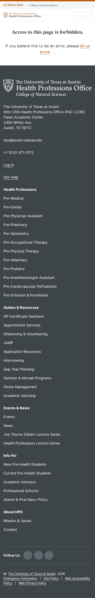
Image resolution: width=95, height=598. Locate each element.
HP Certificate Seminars (24, 316)
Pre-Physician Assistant (23, 216)
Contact (10, 529)
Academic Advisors (20, 482)
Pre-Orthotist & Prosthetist (26, 295)
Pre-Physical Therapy (21, 251)
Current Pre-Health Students (27, 473)
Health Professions (20, 189)
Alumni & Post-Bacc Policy (26, 499)
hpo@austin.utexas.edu (23, 140)
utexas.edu (13, 5)
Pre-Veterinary (15, 260)
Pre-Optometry (16, 233)
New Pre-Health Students (25, 464)
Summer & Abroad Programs (27, 378)
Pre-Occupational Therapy (26, 242)
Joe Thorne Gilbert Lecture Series (32, 434)
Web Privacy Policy (32, 583)
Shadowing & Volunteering (26, 334)
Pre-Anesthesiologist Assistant (29, 277)
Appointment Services (22, 325)
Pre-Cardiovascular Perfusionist (30, 286)
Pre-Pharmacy (15, 224)
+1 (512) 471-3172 (19, 152)
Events (9, 417)
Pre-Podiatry (14, 269)
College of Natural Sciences (43, 5)
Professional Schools (21, 491)
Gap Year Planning (19, 369)
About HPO (13, 512)
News (8, 425)
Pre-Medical (14, 198)
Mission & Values (17, 520)
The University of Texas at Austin (32, 574)
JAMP (8, 343)
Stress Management (20, 387)
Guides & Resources (21, 307)
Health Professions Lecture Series (32, 443)
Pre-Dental (12, 207)
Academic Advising (20, 395)
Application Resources (22, 351)
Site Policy (51, 578)
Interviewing (14, 360)
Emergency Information (20, 578)
